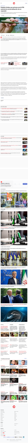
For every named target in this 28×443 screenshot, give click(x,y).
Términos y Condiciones (12, 439)
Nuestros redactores (3, 434)
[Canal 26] (14, 406)
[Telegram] (12, 437)
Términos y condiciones (3, 431)
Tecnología (15, 419)
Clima (15, 412)
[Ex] (6, 437)
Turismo (15, 420)
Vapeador (2, 97)
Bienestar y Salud (16, 411)
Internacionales (21, 324)
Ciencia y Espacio (3, 412)
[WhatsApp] (11, 437)
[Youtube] (7, 437)
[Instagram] (5, 437)
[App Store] (16, 437)
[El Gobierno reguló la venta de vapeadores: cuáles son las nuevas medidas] (11, 63)
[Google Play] (20, 437)
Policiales (2, 418)
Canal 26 (3, 15)
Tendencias (2, 420)
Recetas (1, 419)
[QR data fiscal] (23, 437)
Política (2, 324)
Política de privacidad (16, 431)
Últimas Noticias (2, 411)
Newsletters (3, 435)
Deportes (2, 413)
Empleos (15, 434)
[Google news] (13, 437)
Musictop (2, 426)
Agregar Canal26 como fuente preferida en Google (23, 15)
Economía (11, 324)
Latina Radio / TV (16, 423)
